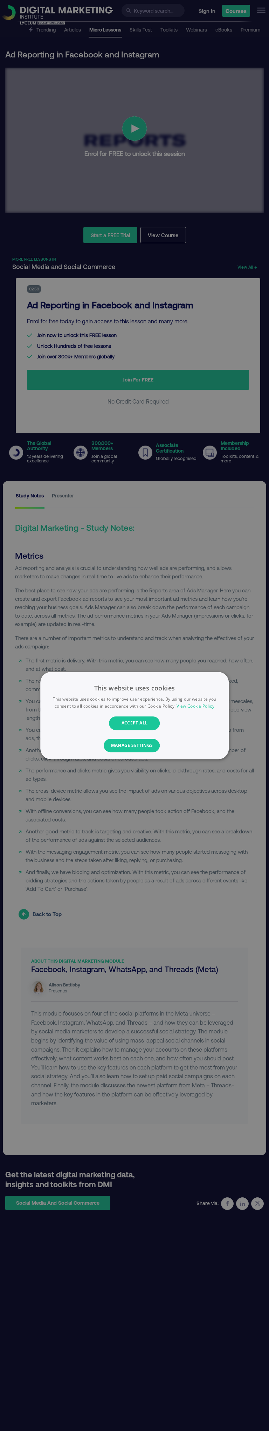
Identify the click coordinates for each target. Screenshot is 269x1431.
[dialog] (134, 715)
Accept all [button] (135, 723)
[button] (134, 745)
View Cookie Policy (195, 706)
